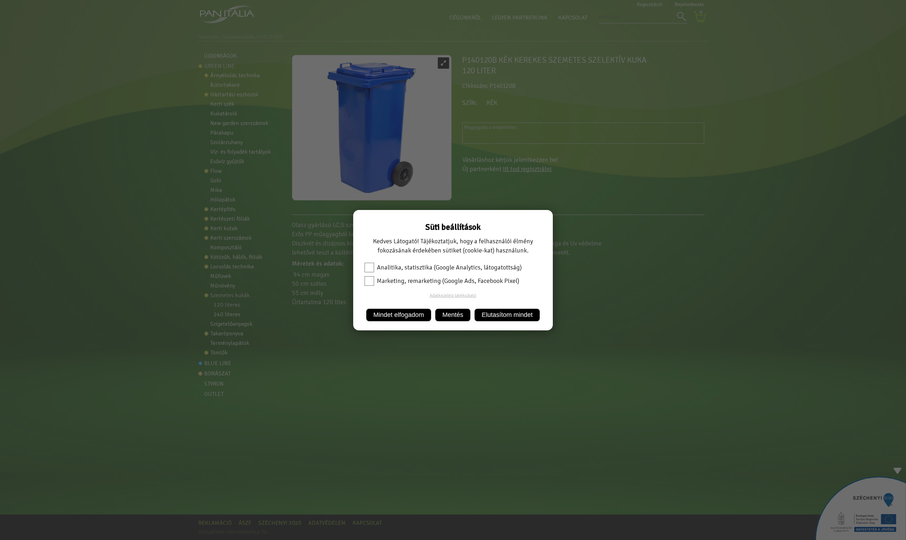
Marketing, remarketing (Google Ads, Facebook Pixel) (448, 281)
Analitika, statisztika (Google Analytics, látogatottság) (449, 267)
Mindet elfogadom (398, 314)
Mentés (452, 314)
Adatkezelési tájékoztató (453, 295)
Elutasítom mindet (507, 314)
